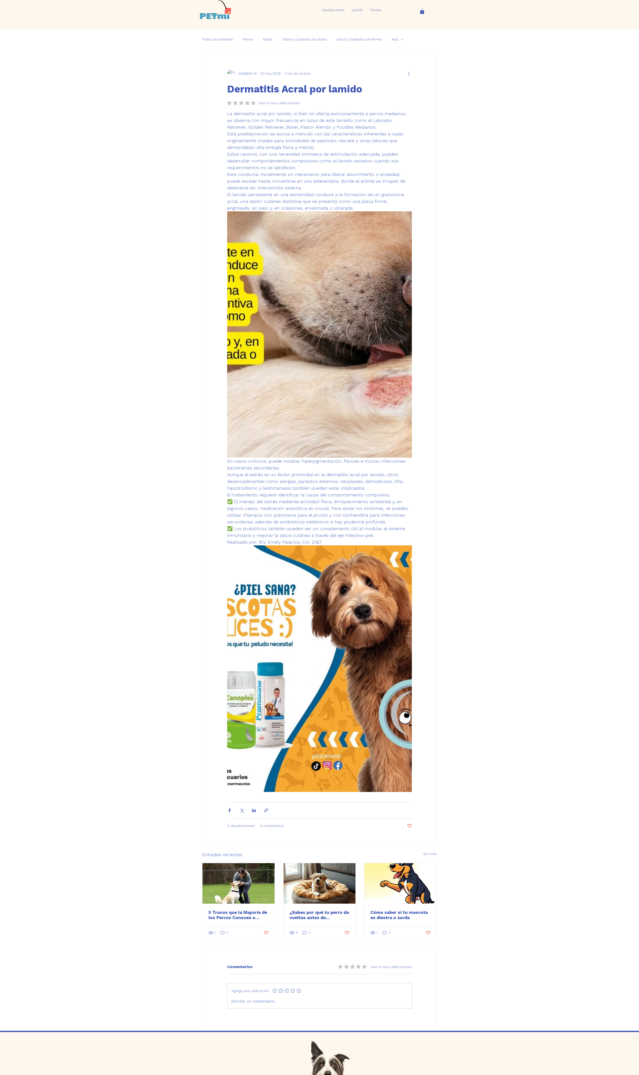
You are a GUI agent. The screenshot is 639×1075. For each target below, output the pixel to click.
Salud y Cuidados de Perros (359, 39)
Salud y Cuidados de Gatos (305, 39)
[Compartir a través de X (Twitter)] (241, 810)
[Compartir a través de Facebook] (229, 810)
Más (395, 39)
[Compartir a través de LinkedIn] (254, 810)
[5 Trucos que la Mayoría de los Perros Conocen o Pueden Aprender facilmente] (238, 883)
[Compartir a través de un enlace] (266, 810)
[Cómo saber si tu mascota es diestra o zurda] (400, 883)
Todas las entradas (217, 39)
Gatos (268, 39)
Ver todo (430, 854)
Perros (248, 39)
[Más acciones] (409, 74)
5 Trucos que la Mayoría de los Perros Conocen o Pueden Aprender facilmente (237, 915)
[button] (422, 11)
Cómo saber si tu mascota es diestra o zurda (399, 915)
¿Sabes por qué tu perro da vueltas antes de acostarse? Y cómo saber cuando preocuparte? (319, 915)
